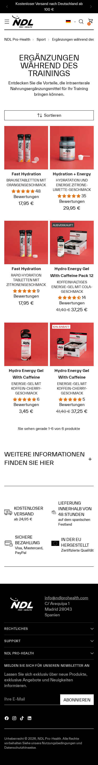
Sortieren (52, 115)
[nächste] (91, 6)
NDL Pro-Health (49, 738)
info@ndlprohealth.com (66, 598)
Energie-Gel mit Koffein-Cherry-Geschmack (26, 388)
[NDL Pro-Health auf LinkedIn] (30, 719)
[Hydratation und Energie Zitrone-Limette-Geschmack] (72, 147)
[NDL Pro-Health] (22, 21)
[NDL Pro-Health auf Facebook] (7, 719)
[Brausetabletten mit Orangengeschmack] (26, 147)
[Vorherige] (7, 6)
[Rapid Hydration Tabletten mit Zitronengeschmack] (26, 242)
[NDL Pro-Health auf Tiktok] (22, 719)
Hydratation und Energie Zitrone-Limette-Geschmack (72, 185)
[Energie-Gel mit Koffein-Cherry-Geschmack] (26, 344)
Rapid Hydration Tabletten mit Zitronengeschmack (26, 280)
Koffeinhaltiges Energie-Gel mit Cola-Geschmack (71, 287)
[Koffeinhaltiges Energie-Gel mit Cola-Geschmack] (72, 242)
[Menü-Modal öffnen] (7, 21)
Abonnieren (77, 700)
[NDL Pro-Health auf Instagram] (15, 719)
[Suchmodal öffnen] (81, 21)
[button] (23, 191)
